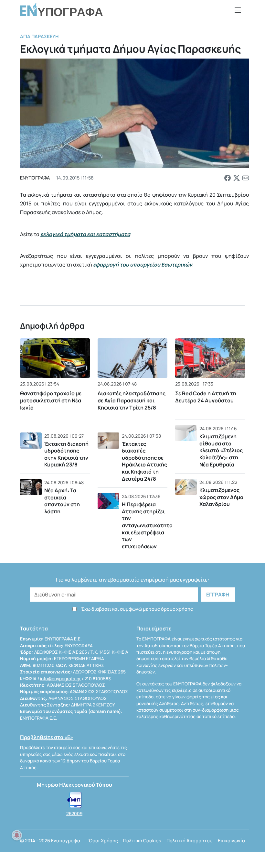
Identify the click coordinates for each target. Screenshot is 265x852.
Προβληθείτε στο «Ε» (46, 737)
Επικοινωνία (231, 840)
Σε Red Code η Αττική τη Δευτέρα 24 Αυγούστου (205, 397)
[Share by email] (245, 178)
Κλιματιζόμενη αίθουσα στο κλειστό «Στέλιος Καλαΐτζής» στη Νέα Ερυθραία (221, 450)
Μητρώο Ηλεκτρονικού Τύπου (74, 784)
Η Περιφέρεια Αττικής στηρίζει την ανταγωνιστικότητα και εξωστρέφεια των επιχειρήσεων (147, 525)
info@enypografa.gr (60, 679)
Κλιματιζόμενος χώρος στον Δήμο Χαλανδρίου (221, 497)
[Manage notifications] (17, 835)
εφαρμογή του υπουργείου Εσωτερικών (142, 264)
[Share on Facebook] (227, 178)
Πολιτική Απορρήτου (189, 840)
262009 (74, 813)
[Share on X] (236, 178)
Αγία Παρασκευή (39, 36)
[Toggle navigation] (238, 10)
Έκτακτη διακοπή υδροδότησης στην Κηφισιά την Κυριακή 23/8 (66, 454)
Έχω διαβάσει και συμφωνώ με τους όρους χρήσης (137, 609)
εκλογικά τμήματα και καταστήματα (85, 234)
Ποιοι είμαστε (153, 628)
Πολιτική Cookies (142, 840)
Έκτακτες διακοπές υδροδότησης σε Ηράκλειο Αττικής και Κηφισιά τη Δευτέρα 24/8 (144, 461)
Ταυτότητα (34, 628)
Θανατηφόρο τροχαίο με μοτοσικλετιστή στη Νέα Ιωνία (50, 400)
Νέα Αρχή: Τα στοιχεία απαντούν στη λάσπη (62, 501)
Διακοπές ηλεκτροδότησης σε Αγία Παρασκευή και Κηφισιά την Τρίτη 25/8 (131, 400)
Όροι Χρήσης (103, 840)
